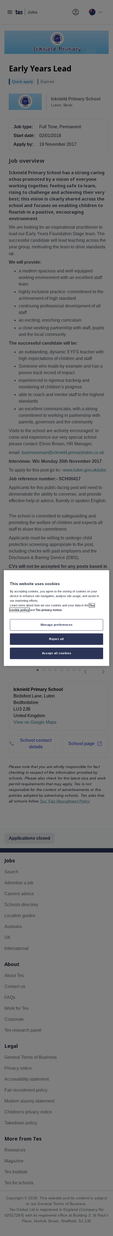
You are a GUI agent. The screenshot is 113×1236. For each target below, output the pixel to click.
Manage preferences (56, 624)
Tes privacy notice (49, 610)
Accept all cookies (56, 653)
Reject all (56, 639)
